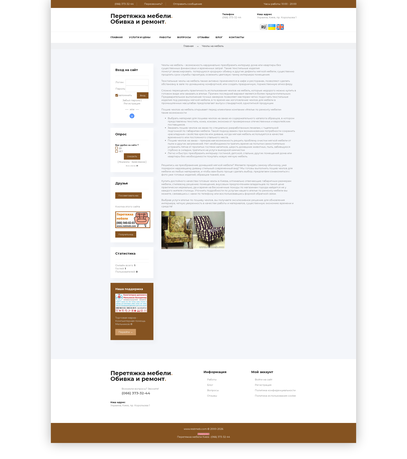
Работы (212, 379)
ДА (120, 148)
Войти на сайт (263, 379)
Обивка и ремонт (138, 21)
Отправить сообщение (187, 3)
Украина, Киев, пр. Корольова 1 (277, 17)
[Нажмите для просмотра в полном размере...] (193, 248)
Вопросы (213, 390)
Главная (188, 45)
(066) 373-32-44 (124, 3)
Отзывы (212, 395)
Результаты (124, 162)
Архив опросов (138, 162)
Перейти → (125, 332)
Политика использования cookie (275, 395)
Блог (210, 384)
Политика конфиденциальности (275, 390)
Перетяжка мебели (141, 15)
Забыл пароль (131, 100)
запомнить (125, 95)
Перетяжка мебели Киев (193, 436)
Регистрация (132, 103)
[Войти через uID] (132, 116)
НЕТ (121, 151)
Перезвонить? (153, 3)
